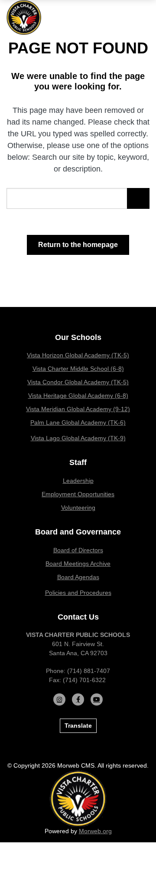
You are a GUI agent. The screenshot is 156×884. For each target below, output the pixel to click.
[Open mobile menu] (143, 17)
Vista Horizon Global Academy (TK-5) (78, 355)
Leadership (78, 480)
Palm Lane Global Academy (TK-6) (78, 422)
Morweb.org (95, 831)
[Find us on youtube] (97, 699)
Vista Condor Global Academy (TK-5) (78, 382)
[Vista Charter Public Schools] (23, 17)
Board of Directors (78, 550)
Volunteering (78, 507)
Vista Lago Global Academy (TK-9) (78, 438)
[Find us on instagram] (59, 699)
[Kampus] (78, 798)
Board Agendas (78, 577)
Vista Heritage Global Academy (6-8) (78, 395)
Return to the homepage (78, 244)
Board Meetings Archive (78, 563)
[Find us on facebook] (78, 699)
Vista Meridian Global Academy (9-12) (78, 409)
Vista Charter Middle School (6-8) (78, 368)
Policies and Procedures (78, 592)
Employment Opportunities (78, 494)
